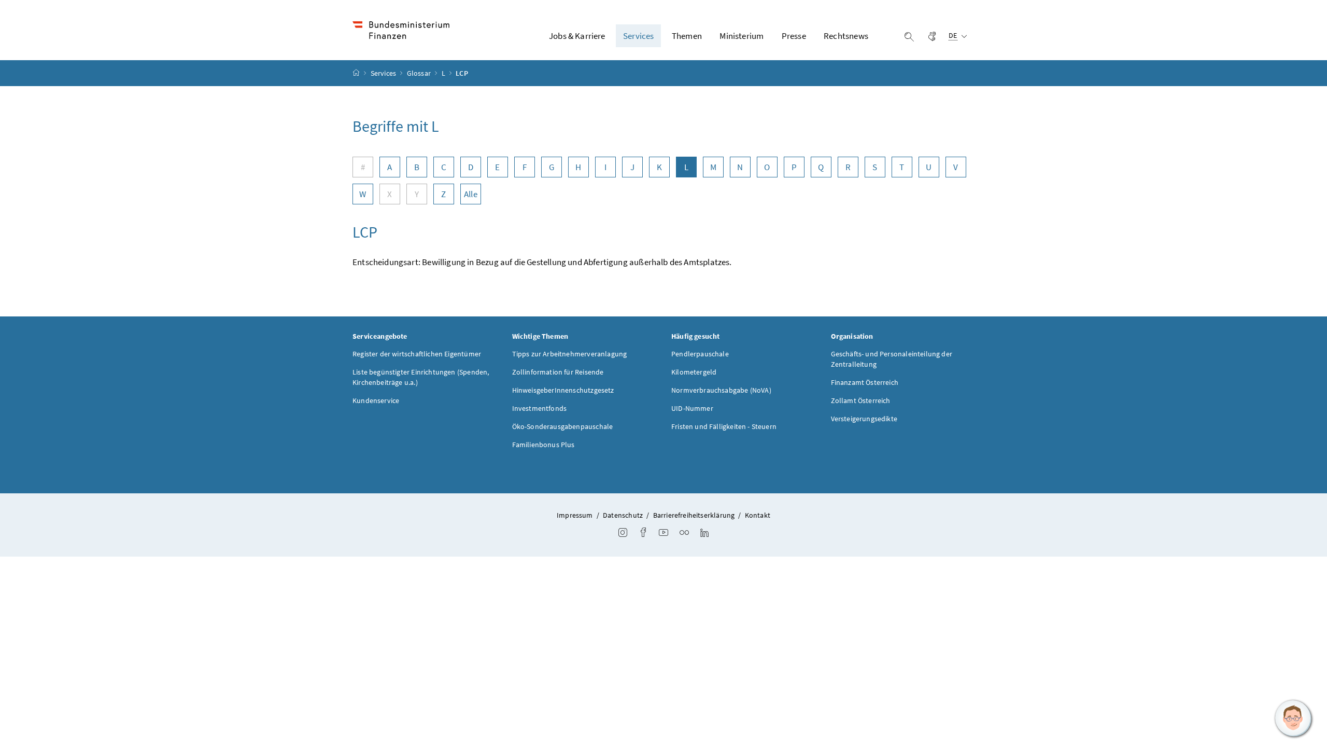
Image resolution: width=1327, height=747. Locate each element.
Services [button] (638, 36)
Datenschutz (623, 515)
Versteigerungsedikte (864, 418)
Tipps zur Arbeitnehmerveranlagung (569, 353)
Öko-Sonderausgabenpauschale (562, 426)
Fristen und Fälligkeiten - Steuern (724, 426)
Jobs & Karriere (577, 36)
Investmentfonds (539, 408)
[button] (1293, 718)
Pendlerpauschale (700, 353)
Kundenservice (375, 400)
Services (384, 73)
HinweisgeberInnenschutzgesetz (563, 390)
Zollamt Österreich (861, 400)
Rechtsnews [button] (846, 36)
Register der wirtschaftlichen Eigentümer (416, 353)
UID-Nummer (692, 408)
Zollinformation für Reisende (558, 372)
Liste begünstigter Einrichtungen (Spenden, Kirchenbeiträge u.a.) (420, 377)
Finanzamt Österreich (865, 382)
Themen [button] (687, 36)
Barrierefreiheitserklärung (694, 515)
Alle (470, 194)
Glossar (419, 73)
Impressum (575, 515)
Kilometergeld (693, 372)
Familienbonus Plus (543, 444)
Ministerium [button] (741, 36)
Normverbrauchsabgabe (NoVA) (721, 390)
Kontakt (757, 515)
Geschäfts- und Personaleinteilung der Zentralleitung (892, 359)
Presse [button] (794, 36)
